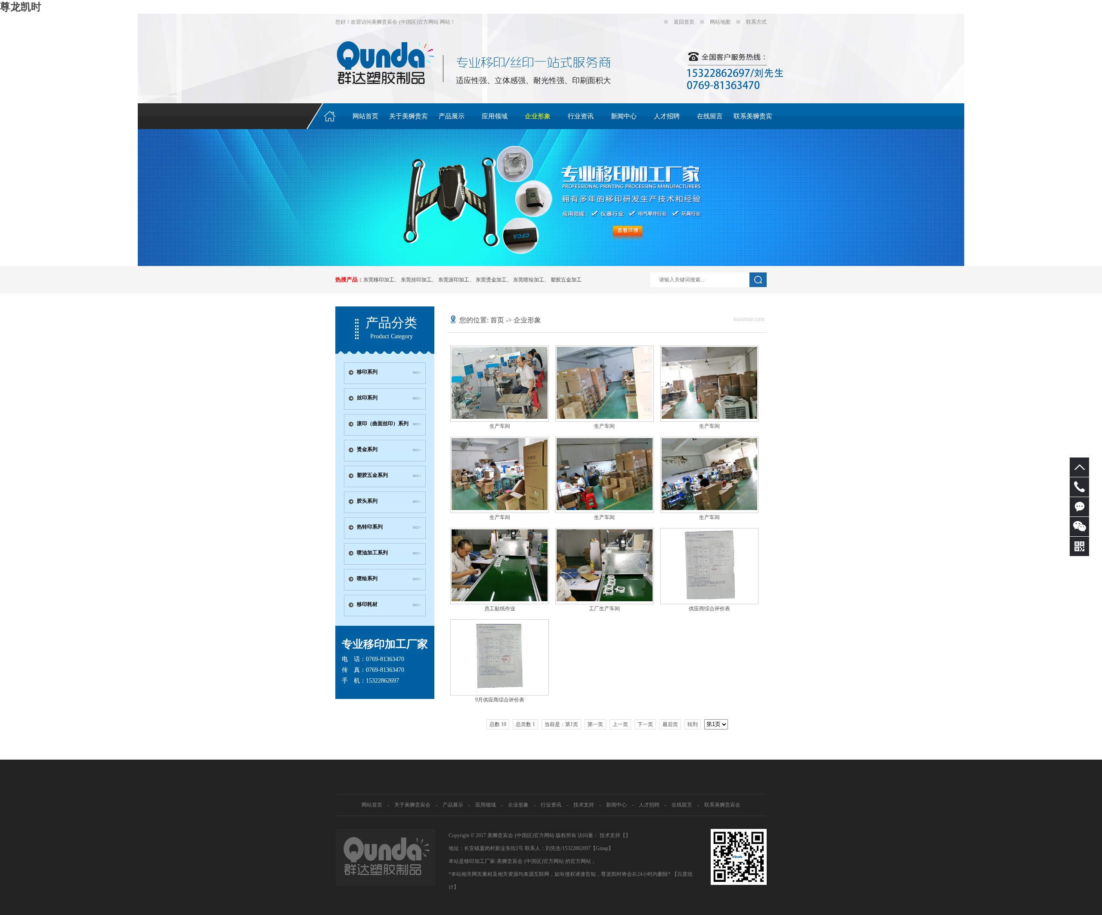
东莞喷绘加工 (528, 280)
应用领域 (495, 116)
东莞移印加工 (378, 280)
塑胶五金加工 (566, 280)
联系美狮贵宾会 (753, 121)
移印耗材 (367, 604)
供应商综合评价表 (709, 609)
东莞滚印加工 (453, 280)
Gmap (602, 848)
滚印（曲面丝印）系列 (383, 423)
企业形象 (538, 116)
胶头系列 (367, 501)
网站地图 (720, 22)
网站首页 (365, 116)
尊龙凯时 (20, 6)
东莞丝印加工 (416, 280)
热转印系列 (370, 527)
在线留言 (710, 116)
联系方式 (756, 22)
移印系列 (367, 372)
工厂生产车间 (604, 609)
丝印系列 (367, 398)
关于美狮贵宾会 (408, 121)
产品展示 (451, 116)
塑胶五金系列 (372, 475)
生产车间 (499, 426)
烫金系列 (367, 449)
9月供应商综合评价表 (499, 700)
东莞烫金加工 (491, 280)
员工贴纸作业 (499, 609)
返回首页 (684, 22)
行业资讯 (581, 116)
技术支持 (583, 805)
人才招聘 (667, 116)
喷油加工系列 (372, 553)
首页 (497, 320)
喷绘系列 (367, 578)
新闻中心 (624, 116)
